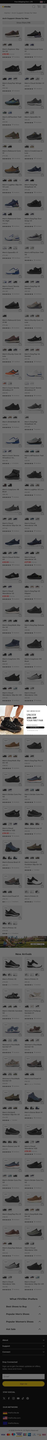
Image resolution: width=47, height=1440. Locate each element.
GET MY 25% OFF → (35, 727)
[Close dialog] (46, 705)
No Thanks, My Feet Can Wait (32, 730)
